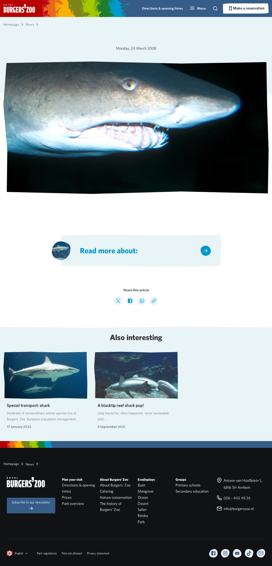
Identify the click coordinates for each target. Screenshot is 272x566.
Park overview (73, 503)
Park (141, 521)
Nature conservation (116, 497)
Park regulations (47, 553)
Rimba (143, 515)
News (29, 464)
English (19, 553)
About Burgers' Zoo (115, 485)
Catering (106, 491)
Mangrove (146, 491)
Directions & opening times (162, 8)
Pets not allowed (72, 553)
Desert (143, 503)
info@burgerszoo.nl (238, 508)
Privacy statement (98, 553)
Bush (141, 485)
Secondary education (192, 491)
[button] (198, 8)
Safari (142, 509)
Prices (67, 497)
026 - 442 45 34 (237, 498)
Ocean (143, 497)
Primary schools (188, 485)
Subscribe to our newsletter (31, 502)
